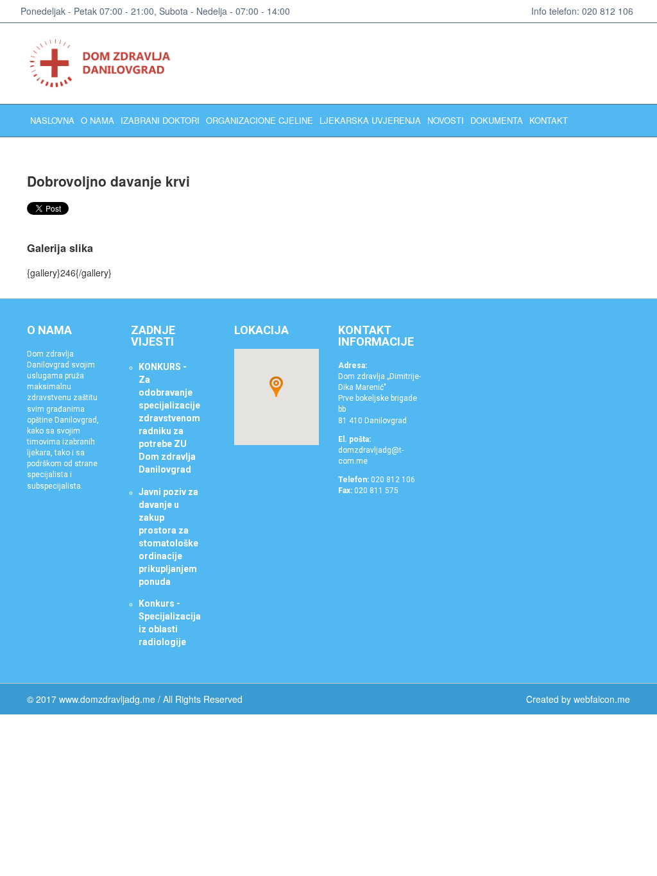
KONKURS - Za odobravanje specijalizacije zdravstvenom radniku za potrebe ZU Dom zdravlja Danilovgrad (169, 418)
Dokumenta (496, 120)
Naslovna (52, 120)
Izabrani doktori (160, 120)
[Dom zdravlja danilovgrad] (105, 63)
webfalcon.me (602, 699)
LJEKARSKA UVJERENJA (370, 120)
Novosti (445, 120)
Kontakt (548, 120)
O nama (97, 120)
